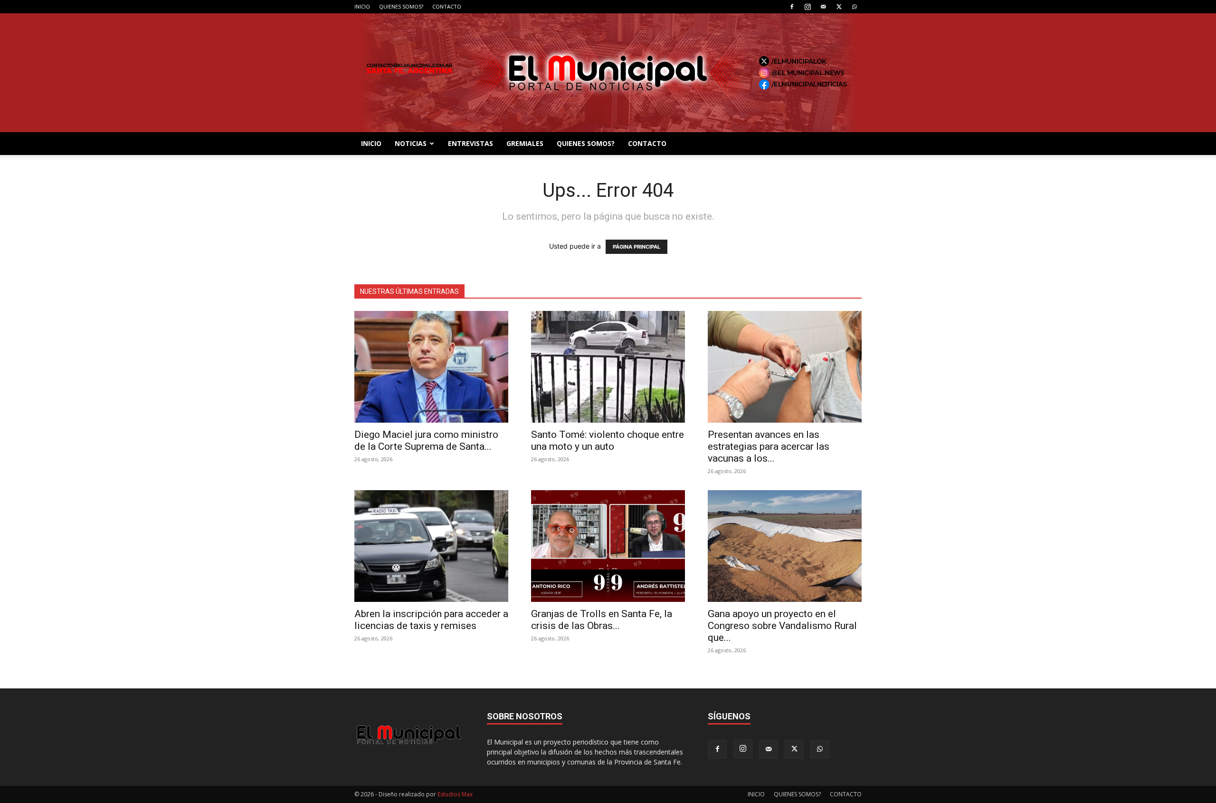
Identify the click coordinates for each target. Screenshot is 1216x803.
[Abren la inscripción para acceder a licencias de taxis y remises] (431, 546)
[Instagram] (807, 6)
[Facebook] (792, 6)
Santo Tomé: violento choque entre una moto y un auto (607, 440)
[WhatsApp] (854, 6)
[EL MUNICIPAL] (608, 72)
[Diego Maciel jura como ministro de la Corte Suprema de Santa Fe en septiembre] (431, 367)
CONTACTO (446, 6)
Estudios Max (455, 794)
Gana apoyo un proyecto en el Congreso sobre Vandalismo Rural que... (782, 625)
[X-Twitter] (839, 6)
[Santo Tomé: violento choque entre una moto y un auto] (608, 367)
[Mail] (823, 6)
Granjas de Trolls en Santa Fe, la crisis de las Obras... (601, 619)
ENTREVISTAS (470, 143)
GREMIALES (524, 143)
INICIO (362, 6)
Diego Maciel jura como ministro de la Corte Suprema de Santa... (426, 440)
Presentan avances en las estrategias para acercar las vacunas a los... (768, 446)
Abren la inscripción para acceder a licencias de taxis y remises (431, 619)
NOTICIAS (411, 143)
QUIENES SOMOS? (401, 6)
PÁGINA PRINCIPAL (636, 246)
